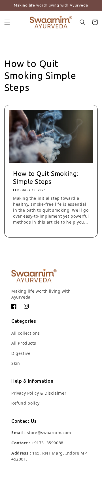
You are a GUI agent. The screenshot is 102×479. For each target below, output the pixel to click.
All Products (23, 343)
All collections (25, 333)
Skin (15, 363)
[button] (7, 22)
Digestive (20, 353)
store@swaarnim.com (49, 432)
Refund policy (25, 403)
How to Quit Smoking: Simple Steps (45, 177)
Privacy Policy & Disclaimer (38, 393)
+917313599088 (47, 442)
